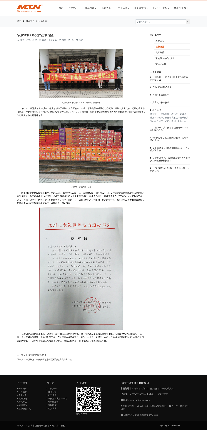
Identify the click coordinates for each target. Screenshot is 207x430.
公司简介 (22, 388)
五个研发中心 (24, 408)
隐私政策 (52, 405)
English (182, 8)
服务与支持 (140, 8)
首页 (61, 8)
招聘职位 (22, 405)
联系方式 (22, 402)
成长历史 (22, 398)
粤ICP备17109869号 (170, 425)
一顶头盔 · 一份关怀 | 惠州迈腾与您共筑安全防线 (49, 359)
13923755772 (163, 394)
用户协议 (52, 408)
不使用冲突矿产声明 (165, 58)
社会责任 (89, 8)
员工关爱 (159, 52)
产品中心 (73, 8)
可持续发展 (160, 64)
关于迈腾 (122, 8)
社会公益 (43, 21)
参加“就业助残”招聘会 (36, 355)
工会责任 (159, 40)
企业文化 (22, 395)
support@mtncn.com (140, 400)
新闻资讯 (106, 8)
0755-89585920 (138, 394)
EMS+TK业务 (160, 8)
